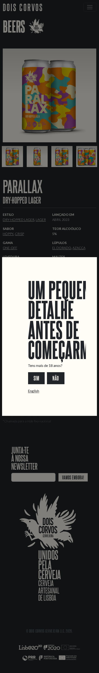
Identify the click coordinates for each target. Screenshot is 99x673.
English (33, 391)
